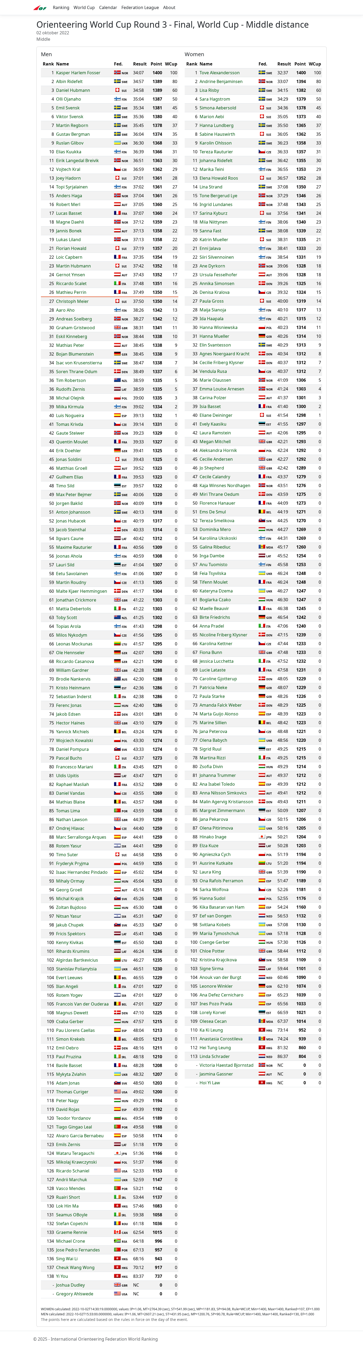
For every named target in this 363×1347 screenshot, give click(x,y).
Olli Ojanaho (68, 99)
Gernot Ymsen (70, 275)
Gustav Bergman (73, 134)
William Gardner (72, 670)
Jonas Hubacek (71, 521)
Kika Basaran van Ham (222, 907)
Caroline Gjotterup (218, 679)
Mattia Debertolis (73, 609)
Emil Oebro (67, 1048)
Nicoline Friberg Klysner (223, 635)
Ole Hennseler (70, 653)
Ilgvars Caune (69, 538)
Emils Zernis (68, 1144)
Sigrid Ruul (210, 749)
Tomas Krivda (69, 424)
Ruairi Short (68, 1197)
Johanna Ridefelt (216, 160)
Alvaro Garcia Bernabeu (80, 1136)
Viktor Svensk (69, 117)
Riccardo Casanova (75, 661)
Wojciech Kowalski (74, 740)
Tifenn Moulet (214, 582)
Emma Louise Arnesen (222, 389)
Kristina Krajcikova (218, 960)
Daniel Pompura (72, 749)
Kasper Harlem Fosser (78, 73)
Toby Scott (66, 617)
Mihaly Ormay (70, 881)
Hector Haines (70, 723)
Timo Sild (65, 486)
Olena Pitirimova (216, 828)
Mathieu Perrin (71, 292)
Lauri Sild (65, 565)
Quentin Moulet (72, 442)
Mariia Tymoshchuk (219, 933)
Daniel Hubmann (73, 90)
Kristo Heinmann (73, 688)
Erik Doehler (68, 451)
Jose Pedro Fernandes (78, 1250)
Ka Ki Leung (211, 1030)
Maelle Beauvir (214, 608)
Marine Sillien (213, 723)
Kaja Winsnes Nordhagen (225, 485)
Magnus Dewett (72, 1013)
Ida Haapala (211, 319)
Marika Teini (212, 169)
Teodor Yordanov (73, 1118)
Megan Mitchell (215, 441)
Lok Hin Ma (67, 1206)
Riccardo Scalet (71, 283)
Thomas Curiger (72, 1092)
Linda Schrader (215, 1056)
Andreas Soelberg (74, 319)
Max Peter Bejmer (74, 494)
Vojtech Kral (68, 169)
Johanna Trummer (218, 775)
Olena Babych (213, 740)
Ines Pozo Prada (216, 1004)
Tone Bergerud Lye (218, 196)
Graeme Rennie (71, 1232)
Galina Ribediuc (215, 547)
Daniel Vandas (70, 793)
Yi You (62, 1276)
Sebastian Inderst (73, 696)
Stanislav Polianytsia (76, 969)
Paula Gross (212, 301)
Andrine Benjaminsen (221, 81)
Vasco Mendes (70, 1188)
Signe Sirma (211, 968)
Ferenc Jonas (69, 705)
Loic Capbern (69, 257)
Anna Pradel (212, 626)
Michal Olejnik (70, 398)
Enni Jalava (210, 248)
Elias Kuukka (68, 152)
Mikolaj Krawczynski (76, 1162)
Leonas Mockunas (74, 644)
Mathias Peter (70, 345)
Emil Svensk (68, 108)
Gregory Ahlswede (74, 1294)
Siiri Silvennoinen (217, 257)
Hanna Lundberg (217, 125)
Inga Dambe (212, 556)
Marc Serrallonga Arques (81, 837)
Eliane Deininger (216, 415)
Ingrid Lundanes (216, 204)
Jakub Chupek (70, 925)
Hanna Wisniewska (219, 327)
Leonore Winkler (216, 986)
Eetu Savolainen (72, 573)
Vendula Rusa (213, 371)
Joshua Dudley (70, 1285)
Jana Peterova (213, 731)
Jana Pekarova (214, 819)
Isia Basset (210, 406)
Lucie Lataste (213, 670)
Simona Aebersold (218, 108)
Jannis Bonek (69, 231)
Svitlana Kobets (215, 925)
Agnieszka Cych (215, 854)
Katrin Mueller (214, 239)
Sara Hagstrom (215, 99)
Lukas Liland (68, 239)
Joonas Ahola (69, 556)
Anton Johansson (73, 512)
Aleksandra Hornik (218, 450)
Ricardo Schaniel (72, 1171)
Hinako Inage (213, 837)
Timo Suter (67, 855)
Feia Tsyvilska (213, 573)
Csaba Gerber (70, 1021)
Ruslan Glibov (69, 143)
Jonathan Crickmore (76, 600)
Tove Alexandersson (220, 73)
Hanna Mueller (214, 336)
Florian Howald (71, 248)
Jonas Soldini (69, 459)
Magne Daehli (70, 222)
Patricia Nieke (213, 687)
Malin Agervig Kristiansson (226, 802)
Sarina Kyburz (213, 213)
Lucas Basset (69, 213)
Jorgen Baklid (69, 503)
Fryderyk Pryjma (72, 863)
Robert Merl (68, 204)
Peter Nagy (67, 1100)
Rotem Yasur (69, 846)
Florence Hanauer (217, 503)
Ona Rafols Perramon (221, 881)
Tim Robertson (71, 380)
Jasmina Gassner (216, 1074)
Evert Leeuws (69, 978)
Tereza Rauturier (216, 152)
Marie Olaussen (215, 380)
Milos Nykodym (71, 635)
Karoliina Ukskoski (218, 538)
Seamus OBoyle (71, 1215)
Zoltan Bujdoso (71, 907)
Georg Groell (69, 890)
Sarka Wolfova (214, 889)
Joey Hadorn (68, 178)
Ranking (61, 7)
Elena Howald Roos (219, 178)
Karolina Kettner (216, 643)
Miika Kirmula (70, 407)
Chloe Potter (212, 951)
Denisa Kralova (215, 292)
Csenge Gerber (215, 942)
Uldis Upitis (67, 775)
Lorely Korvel (213, 1012)
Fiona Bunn (211, 652)
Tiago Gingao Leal (74, 1127)
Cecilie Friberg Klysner (222, 362)
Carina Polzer (213, 398)
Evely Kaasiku (213, 424)
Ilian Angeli (67, 986)
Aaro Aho (65, 310)
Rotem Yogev (69, 995)
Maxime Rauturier (74, 547)
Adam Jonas (68, 1083)
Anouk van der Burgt (220, 977)
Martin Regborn (72, 125)
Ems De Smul (213, 512)
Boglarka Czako (215, 600)
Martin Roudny (71, 582)
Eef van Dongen (215, 916)
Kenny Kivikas (69, 942)
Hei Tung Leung (215, 1048)
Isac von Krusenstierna (79, 363)
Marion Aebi (212, 117)
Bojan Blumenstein (75, 354)
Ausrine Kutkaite (216, 863)
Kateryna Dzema (216, 591)
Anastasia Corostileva (221, 1039)
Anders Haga (69, 196)
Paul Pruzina (68, 1057)
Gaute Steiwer (70, 433)
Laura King (210, 872)
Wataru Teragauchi (75, 1153)
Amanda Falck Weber (221, 705)
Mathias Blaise (70, 802)
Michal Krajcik (70, 898)
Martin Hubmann (73, 266)
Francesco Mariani (74, 767)
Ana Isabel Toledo (217, 784)
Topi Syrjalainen (72, 187)
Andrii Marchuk (71, 1180)
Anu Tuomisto (213, 564)
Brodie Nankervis (73, 679)
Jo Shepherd (212, 468)
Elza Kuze (209, 845)
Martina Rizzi (213, 758)
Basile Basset (69, 1065)
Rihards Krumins (73, 951)
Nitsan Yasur (68, 916)
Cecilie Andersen (216, 459)
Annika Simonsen (217, 283)
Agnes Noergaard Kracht (225, 354)
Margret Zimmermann (222, 810)
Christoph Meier (72, 301)
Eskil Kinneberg (71, 336)
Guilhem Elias (69, 477)
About (169, 7)
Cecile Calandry (215, 477)
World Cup (84, 7)
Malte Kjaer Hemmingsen (81, 591)
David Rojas (67, 1109)
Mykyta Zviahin (71, 1074)
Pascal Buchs (69, 758)
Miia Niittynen (213, 222)
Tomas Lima (68, 811)
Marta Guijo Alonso (219, 714)
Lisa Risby (209, 90)
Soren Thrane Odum (76, 371)
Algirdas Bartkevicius (77, 960)
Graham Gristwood (75, 328)
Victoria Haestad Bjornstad (227, 1065)
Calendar (108, 7)
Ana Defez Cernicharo (221, 995)
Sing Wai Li (67, 1259)
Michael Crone (70, 1241)
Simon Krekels (70, 1039)
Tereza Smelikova (217, 521)
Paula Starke (212, 696)
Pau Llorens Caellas (75, 1030)
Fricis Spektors (71, 934)
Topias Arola (68, 626)
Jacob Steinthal (71, 530)
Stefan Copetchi (72, 1223)
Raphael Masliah (72, 784)
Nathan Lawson (71, 819)
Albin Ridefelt (69, 81)
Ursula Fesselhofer (218, 275)
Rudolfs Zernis (70, 389)
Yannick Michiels (72, 732)
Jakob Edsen (68, 714)
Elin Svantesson (215, 345)
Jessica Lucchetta (217, 661)
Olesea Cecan (213, 1021)
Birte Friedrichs (215, 617)
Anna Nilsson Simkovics (223, 793)
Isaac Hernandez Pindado (82, 872)
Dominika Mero (215, 529)
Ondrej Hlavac (70, 828)
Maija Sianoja (213, 310)
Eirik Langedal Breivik (77, 160)
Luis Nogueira (70, 415)
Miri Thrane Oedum (219, 494)
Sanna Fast (210, 231)
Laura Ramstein (215, 433)
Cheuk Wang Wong (75, 1267)
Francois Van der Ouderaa (82, 1004)
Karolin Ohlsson (216, 143)
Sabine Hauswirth (217, 134)
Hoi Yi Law (210, 1083)
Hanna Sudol (212, 898)
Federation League (140, 7)
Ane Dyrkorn (212, 266)
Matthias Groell (71, 468)
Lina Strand (211, 187)
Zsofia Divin (211, 766)
